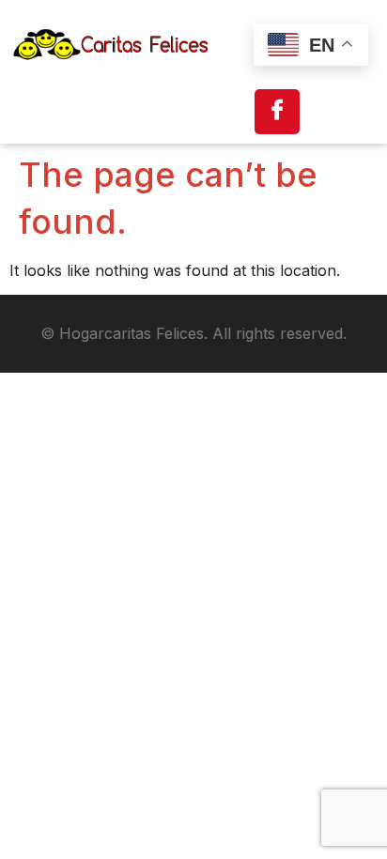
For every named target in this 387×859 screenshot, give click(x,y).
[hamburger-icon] (343, 111)
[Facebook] (277, 111)
